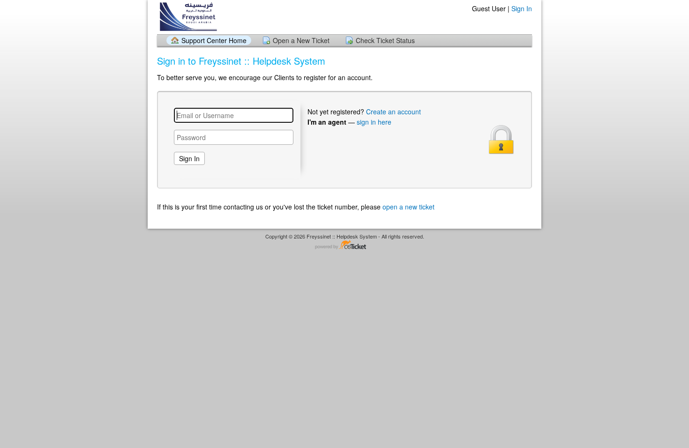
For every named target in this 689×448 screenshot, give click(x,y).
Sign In (521, 8)
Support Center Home (214, 40)
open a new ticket (408, 206)
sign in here (374, 122)
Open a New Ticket (301, 40)
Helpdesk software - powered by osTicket (344, 245)
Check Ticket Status (385, 40)
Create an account (393, 111)
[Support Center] (191, 16)
